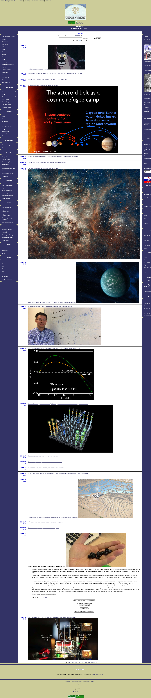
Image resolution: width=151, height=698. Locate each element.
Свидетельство (77, 35)
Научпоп (146, 197)
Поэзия (4, 59)
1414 (75, 662)
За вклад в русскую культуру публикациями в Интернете (8, 231)
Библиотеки (147, 272)
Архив (80, 681)
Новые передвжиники (7, 119)
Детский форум (6, 198)
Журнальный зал (6, 82)
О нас (15, 0)
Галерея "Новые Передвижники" (80, 683)
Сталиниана (5, 176)
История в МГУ (6, 159)
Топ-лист (41, 0)
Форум (3, 253)
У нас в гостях (5, 74)
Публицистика (5, 46)
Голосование (34, 0)
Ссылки (83, 681)
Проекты (146, 259)
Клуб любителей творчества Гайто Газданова (9, 214)
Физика (145, 163)
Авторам (146, 237)
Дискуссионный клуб (7, 185)
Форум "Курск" (6, 193)
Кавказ (3, 51)
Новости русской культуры (8, 36)
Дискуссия (48, 0)
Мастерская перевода (7, 222)
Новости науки (147, 305)
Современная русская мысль (9, 145)
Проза (3, 57)
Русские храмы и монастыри (6, 132)
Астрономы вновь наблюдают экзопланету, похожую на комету (47, 162)
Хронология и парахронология (6, 165)
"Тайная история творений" (9, 96)
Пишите (20, 0)
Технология (147, 161)
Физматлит (146, 107)
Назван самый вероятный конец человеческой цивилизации (46, 467)
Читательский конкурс (8, 237)
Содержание (9, 0)
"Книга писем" (5, 99)
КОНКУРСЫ (9, 227)
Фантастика (5, 250)
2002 (3, 266)
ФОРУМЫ (9, 180)
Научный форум (6, 188)
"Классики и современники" (9, 91)
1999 (3, 273)
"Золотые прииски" (6, 104)
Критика (4, 67)
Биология (146, 153)
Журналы (146, 265)
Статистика (88, 681)
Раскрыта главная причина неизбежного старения (43, 456)
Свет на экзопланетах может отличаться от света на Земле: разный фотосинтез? (52, 302)
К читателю (5, 41)
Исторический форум (7, 195)
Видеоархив (5, 135)
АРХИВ (9, 258)
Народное (146, 223)
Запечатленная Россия (7, 173)
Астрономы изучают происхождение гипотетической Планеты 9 (47, 79)
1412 (69, 662)
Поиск (145, 257)
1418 (87, 662)
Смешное (146, 226)
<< (63, 662)
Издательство (5, 77)
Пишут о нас (147, 245)
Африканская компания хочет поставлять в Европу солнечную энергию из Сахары (53, 517)
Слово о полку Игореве (7, 162)
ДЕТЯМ (9, 244)
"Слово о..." (5, 94)
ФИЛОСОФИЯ (9, 140)
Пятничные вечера (6, 207)
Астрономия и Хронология (8, 168)
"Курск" (4, 49)
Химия (145, 166)
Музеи (145, 215)
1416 (81, 662)
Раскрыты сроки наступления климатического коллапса (45, 462)
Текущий (4, 261)
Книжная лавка (5, 79)
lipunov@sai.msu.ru (97, 674)
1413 (72, 662)
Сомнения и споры (6, 69)
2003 (3, 263)
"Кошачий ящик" (6, 102)
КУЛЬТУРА (9, 111)
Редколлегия (147, 235)
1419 (90, 662)
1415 (78, 662)
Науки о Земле (147, 156)
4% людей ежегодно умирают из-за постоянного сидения (45, 522)
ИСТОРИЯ (9, 152)
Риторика (4, 129)
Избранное (146, 270)
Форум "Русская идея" (7, 190)
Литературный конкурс (8, 235)
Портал (2, 0)
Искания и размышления (8, 64)
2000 (3, 271)
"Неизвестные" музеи (7, 126)
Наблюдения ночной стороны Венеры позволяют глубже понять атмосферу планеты (53, 156)
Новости (26, 0)
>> (96, 662)
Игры (145, 218)
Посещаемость (147, 262)
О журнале (146, 240)
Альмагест (4, 171)
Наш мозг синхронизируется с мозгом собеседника (43, 528)
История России (6, 156)
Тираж (145, 248)
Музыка (4, 124)
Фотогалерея (5, 121)
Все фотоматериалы (7, 279)
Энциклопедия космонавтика (147, 97)
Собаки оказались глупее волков (38, 69)
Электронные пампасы (7, 248)
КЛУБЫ (9, 203)
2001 (3, 268)
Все (145, 300)
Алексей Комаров (81, 689)
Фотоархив (5, 276)
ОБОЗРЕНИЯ (9, 87)
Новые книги (5, 72)
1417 (84, 662)
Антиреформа (147, 146)
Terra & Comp (43, 597)
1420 (93, 662)
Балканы (4, 54)
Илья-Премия (5, 240)
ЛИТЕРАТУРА (9, 32)
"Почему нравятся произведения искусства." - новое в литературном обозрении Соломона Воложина (58, 473)
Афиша (4, 39)
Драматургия (5, 62)
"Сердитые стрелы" (7, 107)
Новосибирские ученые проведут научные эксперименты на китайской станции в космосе (55, 73)
